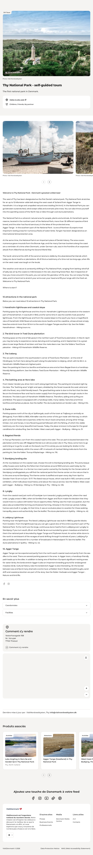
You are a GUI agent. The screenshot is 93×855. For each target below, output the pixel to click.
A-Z (74, 819)
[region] (46, 675)
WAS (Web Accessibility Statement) (75, 848)
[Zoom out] (86, 694)
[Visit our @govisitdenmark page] (53, 798)
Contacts (76, 822)
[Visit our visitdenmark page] (47, 798)
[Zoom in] (86, 688)
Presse (42, 819)
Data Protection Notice (50, 848)
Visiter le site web (17, 100)
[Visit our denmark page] (33, 798)
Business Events (46, 822)
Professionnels (46, 825)
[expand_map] (85, 657)
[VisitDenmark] (14, 809)
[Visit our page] (40, 798)
